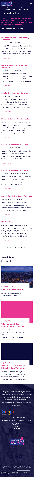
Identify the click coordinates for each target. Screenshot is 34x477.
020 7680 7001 (24, 9)
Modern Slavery (16, 472)
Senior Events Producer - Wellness (16, 196)
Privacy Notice (5, 472)
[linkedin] (16, 456)
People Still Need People (12, 289)
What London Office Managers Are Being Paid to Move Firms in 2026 (14, 325)
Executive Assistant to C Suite (14, 144)
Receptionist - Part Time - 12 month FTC (14, 66)
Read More (6, 58)
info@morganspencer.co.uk (17, 417)
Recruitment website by (17, 470)
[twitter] (12, 456)
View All (8, 261)
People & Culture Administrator (15, 119)
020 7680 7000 (10, 9)
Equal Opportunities (15, 473)
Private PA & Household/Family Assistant (15, 38)
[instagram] (20, 456)
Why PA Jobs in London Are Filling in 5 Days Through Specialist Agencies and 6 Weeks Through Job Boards (13, 367)
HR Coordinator (8, 222)
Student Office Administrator (14, 93)
